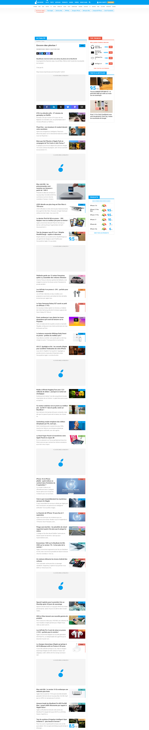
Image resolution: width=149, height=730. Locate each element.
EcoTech (86, 6)
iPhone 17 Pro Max (94, 210)
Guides (71, 2)
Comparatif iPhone (97, 10)
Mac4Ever (38, 41)
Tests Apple (50, 10)
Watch (47, 6)
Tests (52, 2)
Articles (57, 2)
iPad (39, 6)
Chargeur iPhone (76, 10)
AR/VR (64, 6)
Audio (54, 6)
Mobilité (60, 6)
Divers (114, 6)
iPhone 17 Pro (94, 215)
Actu (47, 2)
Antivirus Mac (59, 10)
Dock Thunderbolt (108, 10)
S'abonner (110, 2)
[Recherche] (89, 2)
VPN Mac (67, 10)
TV (51, 6)
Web (98, 6)
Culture (103, 6)
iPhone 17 (93, 219)
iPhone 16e (93, 229)
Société (94, 6)
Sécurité (108, 6)
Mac (43, 6)
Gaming (80, 6)
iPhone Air (93, 224)
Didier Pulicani (41, 49)
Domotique (74, 6)
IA (89, 6)
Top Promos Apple (40, 10)
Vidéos (77, 2)
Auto (69, 6)
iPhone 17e (93, 205)
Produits (65, 2)
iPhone (35, 6)
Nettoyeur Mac (86, 10)
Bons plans (83, 2)
